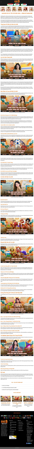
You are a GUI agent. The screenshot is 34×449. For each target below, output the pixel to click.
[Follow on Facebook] (27, 443)
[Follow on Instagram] (28, 443)
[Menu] (1, 2)
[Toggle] (1, 386)
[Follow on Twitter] (30, 443)
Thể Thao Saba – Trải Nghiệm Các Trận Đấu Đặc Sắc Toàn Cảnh (17, 403)
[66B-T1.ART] (17, 2)
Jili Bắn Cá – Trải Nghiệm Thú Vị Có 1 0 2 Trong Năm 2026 (28, 403)
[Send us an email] (31, 443)
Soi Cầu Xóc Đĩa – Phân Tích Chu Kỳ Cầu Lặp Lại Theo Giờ (5, 403)
